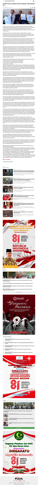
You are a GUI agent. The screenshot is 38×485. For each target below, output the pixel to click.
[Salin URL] (32, 7)
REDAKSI (10, 482)
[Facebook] (14, 481)
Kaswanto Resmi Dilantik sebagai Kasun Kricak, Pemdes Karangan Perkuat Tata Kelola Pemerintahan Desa (17, 280)
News (14, 177)
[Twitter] (16, 481)
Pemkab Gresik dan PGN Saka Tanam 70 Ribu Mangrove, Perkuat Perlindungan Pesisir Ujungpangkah (24, 180)
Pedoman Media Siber (21, 482)
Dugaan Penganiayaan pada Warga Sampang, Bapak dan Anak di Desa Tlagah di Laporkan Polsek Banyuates (24, 171)
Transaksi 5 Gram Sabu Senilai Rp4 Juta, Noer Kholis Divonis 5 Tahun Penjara (23, 188)
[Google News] (22, 481)
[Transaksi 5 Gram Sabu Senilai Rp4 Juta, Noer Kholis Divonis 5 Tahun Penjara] (8, 189)
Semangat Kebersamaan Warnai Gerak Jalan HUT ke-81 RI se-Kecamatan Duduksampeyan (17, 340)
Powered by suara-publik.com (19, 484)
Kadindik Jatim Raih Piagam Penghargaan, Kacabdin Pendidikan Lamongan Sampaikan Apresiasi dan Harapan (18, 286)
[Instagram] (18, 481)
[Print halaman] (34, 7)
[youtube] (20, 481)
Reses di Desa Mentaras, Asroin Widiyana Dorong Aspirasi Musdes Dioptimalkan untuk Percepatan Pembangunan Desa (17, 289)
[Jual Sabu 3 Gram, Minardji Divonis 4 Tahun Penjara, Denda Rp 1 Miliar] (8, 213)
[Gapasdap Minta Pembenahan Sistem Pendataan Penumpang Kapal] (6, 415)
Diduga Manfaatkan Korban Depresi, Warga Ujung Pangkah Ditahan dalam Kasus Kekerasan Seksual (19, 353)
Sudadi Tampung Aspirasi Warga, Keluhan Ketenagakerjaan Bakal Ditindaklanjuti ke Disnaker (19, 343)
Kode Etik (14, 482)
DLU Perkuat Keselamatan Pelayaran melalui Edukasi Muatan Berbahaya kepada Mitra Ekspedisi (21, 419)
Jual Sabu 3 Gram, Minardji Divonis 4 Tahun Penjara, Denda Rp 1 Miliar (23, 212)
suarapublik (8, 159)
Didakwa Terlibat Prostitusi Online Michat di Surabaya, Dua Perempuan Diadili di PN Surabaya (24, 196)
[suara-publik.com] (19, 478)
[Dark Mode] (33, 1)
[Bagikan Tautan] (30, 7)
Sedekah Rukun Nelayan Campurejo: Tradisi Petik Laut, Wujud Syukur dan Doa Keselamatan (18, 349)
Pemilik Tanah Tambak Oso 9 (8, 161)
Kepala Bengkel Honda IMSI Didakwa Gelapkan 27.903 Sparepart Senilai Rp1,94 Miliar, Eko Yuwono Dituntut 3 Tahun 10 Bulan (24, 204)
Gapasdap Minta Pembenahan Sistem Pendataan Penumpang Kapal (20, 414)
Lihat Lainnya (18, 292)
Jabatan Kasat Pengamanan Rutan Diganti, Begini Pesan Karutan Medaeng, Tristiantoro (18, 283)
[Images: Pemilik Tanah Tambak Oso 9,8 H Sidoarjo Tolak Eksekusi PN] (19, 16)
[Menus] (3, 1)
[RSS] (24, 481)
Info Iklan (27, 482)
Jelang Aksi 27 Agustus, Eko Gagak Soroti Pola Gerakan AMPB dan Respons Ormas (21, 423)
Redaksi (6, 6)
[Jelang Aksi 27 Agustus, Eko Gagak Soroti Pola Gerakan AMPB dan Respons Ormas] (6, 424)
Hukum (15, 169)
